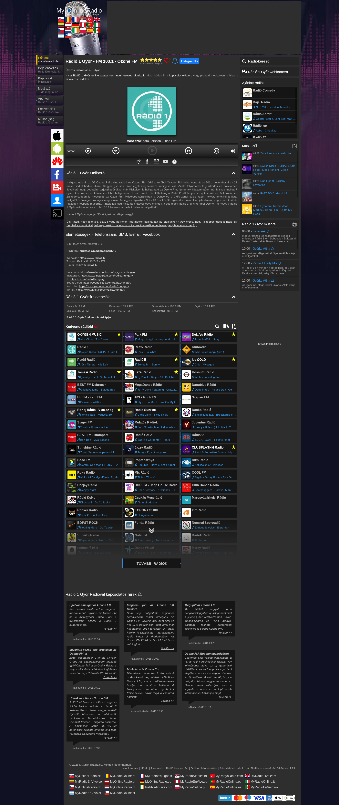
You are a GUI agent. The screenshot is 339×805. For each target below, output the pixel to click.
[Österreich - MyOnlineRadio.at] (68, 25)
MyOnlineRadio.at (122, 781)
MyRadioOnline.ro (122, 776)
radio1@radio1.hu (87, 265)
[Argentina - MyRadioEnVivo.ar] (61, 36)
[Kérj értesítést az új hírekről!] (140, 594)
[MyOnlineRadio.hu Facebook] (57, 174)
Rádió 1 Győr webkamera (268, 72)
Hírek (144, 768)
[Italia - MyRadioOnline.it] (97, 25)
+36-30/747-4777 (94, 261)
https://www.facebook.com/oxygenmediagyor (108, 272)
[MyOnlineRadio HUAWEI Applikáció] (57, 161)
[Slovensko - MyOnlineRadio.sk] (61, 19)
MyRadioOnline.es (228, 787)
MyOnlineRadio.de (158, 781)
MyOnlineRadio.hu (269, 343)
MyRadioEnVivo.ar (88, 793)
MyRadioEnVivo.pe (193, 781)
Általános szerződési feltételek (269, 768)
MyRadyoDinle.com (229, 776)
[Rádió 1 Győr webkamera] (57, 187)
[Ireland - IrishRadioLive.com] (75, 30)
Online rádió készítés (204, 768)
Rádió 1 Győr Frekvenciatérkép (87, 317)
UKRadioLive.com (263, 776)
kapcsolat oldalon (180, 75)
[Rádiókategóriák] (226, 326)
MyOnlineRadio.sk (88, 776)
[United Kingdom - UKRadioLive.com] (97, 19)
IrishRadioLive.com (158, 787)
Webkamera (130, 768)
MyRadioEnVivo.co (88, 781)
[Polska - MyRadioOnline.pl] (83, 30)
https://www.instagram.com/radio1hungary (107, 275)
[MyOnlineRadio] (79, 7)
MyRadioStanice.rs (193, 776)
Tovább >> (110, 628)
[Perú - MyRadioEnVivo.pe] (83, 25)
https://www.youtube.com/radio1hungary (104, 286)
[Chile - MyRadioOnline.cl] (68, 36)
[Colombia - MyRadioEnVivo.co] (61, 25)
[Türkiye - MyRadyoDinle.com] (90, 19)
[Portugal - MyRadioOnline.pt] (90, 25)
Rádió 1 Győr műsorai (259, 224)
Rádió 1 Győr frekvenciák (88, 297)
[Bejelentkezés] (57, 200)
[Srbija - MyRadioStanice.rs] (83, 19)
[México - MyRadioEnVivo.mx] (97, 30)
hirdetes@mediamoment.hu (97, 250)
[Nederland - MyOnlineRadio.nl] (68, 30)
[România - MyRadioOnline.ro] (68, 19)
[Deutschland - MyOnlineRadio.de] (75, 25)
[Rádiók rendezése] (234, 326)
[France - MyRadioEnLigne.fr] (75, 19)
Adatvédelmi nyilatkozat (234, 768)
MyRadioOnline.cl (122, 793)
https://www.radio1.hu (93, 257)
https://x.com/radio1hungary (87, 279)
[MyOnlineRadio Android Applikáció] (57, 148)
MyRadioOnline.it (263, 781)
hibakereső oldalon (77, 79)
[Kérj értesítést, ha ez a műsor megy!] (268, 231)
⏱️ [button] (174, 161)
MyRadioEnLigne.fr (158, 776)
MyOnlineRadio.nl (122, 787)
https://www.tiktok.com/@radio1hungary (100, 289)
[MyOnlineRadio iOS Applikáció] (57, 135)
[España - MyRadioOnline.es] (90, 30)
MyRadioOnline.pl (192, 787)
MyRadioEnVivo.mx (264, 787)
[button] (88, 151)
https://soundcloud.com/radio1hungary (107, 282)
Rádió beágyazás (177, 768)
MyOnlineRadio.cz (88, 787)
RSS (292, 768)
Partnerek (157, 768)
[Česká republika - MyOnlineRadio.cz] (61, 30)
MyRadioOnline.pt (228, 781)
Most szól (249, 146)
